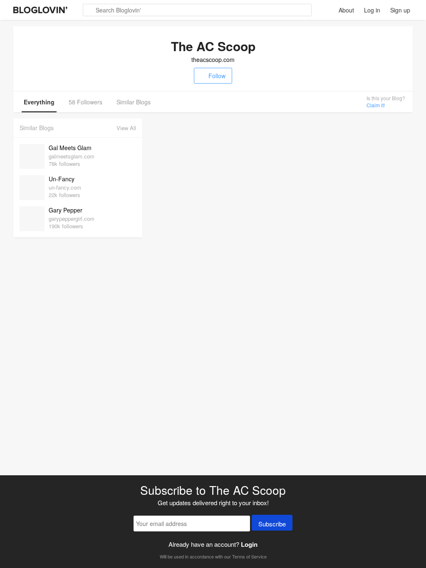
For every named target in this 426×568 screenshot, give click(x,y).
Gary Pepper (65, 210)
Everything (39, 102)
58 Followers (85, 102)
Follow (216, 76)
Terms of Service (249, 556)
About (346, 10)
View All (126, 128)
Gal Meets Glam (70, 147)
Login (249, 544)
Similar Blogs (133, 102)
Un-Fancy (61, 179)
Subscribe (272, 523)
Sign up (400, 10)
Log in (372, 10)
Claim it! (376, 105)
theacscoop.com (213, 59)
